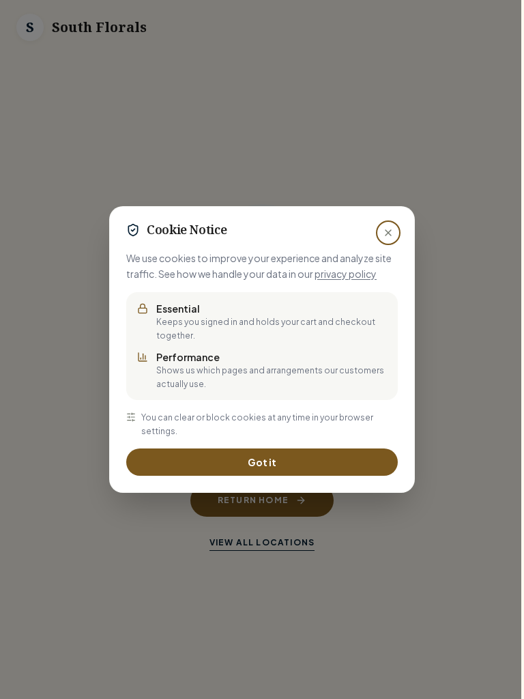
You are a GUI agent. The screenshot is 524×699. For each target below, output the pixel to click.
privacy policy (346, 274)
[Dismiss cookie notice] (388, 232)
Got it (262, 462)
